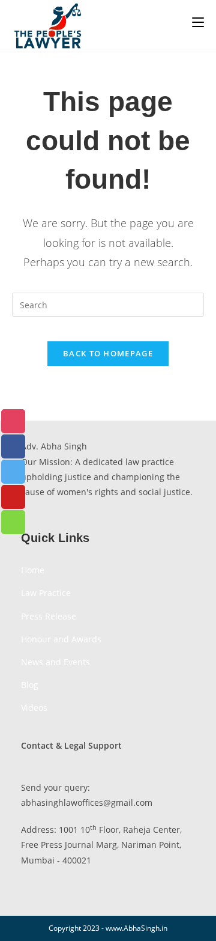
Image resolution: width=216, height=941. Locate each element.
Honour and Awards (61, 639)
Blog (29, 684)
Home (32, 570)
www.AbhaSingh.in (136, 928)
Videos (34, 707)
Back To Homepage (108, 353)
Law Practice (46, 592)
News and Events (55, 662)
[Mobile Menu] (198, 22)
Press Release (48, 616)
